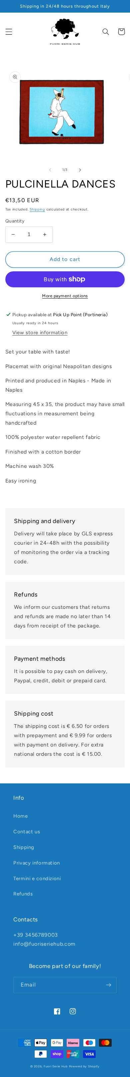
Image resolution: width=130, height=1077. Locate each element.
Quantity (14, 220)
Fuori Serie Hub (56, 1066)
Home (20, 816)
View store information (40, 333)
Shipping (37, 209)
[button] (8, 31)
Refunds (23, 894)
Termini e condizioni (37, 878)
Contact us (26, 832)
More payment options (65, 295)
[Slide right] (80, 170)
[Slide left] (50, 170)
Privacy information (36, 863)
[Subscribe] (108, 985)
